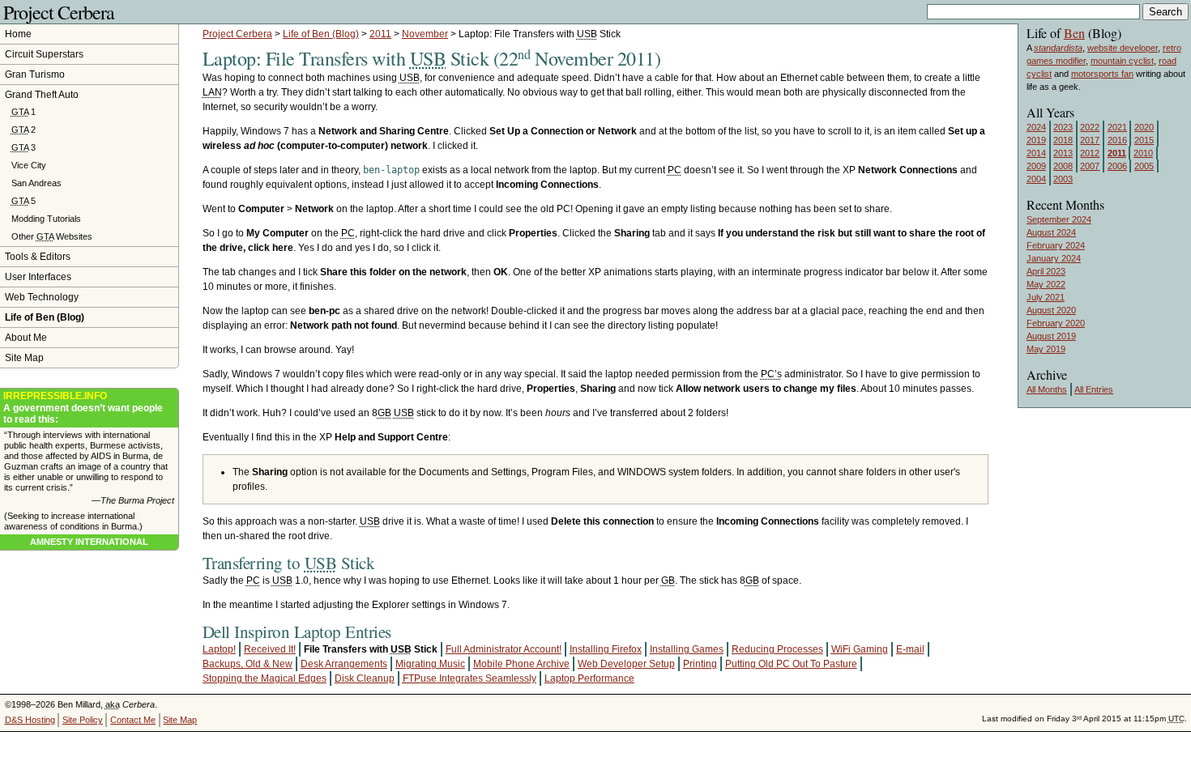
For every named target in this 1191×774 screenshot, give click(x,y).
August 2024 (1051, 232)
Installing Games (687, 649)
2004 (1036, 179)
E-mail (910, 649)
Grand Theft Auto (42, 94)
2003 (1063, 179)
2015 (1144, 140)
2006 (1117, 166)
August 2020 (1051, 310)
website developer (1122, 48)
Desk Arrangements (344, 664)
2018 (1063, 140)
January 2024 (1054, 258)
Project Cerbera (58, 12)
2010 (1143, 153)
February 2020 (1056, 323)
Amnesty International (89, 541)
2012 (1089, 153)
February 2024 (1056, 245)
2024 (1036, 127)
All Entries (1093, 389)
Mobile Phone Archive (521, 664)
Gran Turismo (35, 74)
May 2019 (1046, 349)
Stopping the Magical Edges (265, 678)
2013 (1063, 153)
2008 (1063, 166)
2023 (1063, 127)
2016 (1117, 140)
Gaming (859, 649)
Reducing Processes (777, 649)
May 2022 (1046, 284)
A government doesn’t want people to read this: (83, 407)
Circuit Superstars (44, 54)
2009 (1036, 166)
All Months (1047, 389)
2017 (1089, 140)
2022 (1089, 127)
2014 (1036, 153)
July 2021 (1046, 297)
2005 (1144, 166)
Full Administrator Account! (503, 649)
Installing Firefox (606, 649)
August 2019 (1051, 336)
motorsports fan (1102, 74)
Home (18, 34)
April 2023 (1046, 271)
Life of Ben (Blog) (321, 34)
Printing (700, 664)
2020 (1144, 127)
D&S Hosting (30, 720)
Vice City (28, 165)
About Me (26, 337)
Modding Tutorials (46, 218)
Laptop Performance (589, 678)
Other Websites (51, 236)
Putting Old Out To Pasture (791, 664)
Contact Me (133, 720)
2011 (380, 34)
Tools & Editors (37, 256)
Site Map (24, 358)
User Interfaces (38, 277)
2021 (1117, 127)
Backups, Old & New (247, 664)
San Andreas (36, 183)
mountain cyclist (1122, 61)
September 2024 (1059, 219)
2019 (1036, 140)
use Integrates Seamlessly (469, 678)
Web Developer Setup (626, 664)
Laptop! (219, 649)
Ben (1074, 32)
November (425, 34)
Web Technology (42, 297)
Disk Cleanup (365, 678)
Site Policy (82, 720)
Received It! (270, 649)
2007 (1089, 166)
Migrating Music (430, 664)
